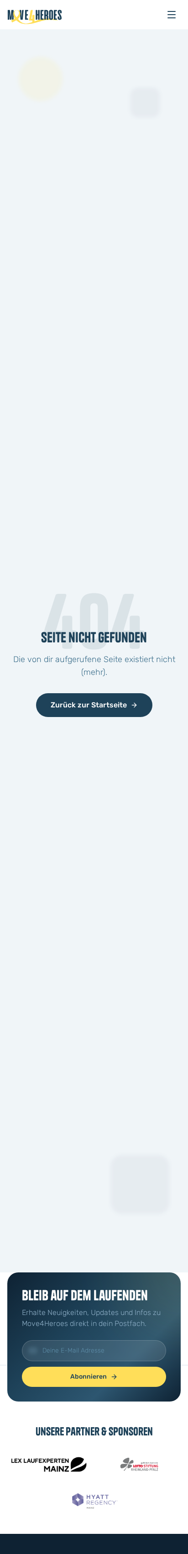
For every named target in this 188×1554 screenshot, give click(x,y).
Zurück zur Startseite (89, 705)
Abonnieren (88, 1376)
